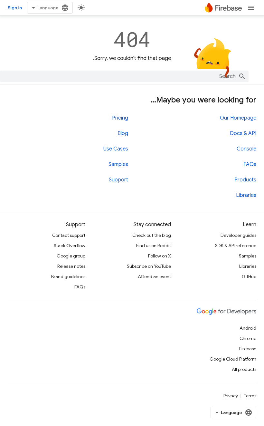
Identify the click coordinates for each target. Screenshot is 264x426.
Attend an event (154, 276)
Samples (118, 164)
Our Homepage (238, 118)
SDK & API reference (235, 245)
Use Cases (115, 149)
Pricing (120, 118)
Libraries (246, 195)
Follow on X (159, 256)
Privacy (230, 395)
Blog (123, 133)
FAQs (249, 164)
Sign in (15, 8)
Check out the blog (151, 235)
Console (246, 149)
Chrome (248, 338)
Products (245, 180)
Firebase (247, 349)
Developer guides (238, 235)
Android (248, 328)
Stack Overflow (69, 245)
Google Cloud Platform (233, 359)
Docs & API (243, 133)
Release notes (71, 266)
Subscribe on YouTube (149, 266)
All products (244, 369)
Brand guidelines (68, 276)
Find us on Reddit (153, 245)
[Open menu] (251, 7)
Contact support (68, 235)
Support (118, 180)
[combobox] (124, 76)
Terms (250, 395)
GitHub (249, 276)
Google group (71, 256)
